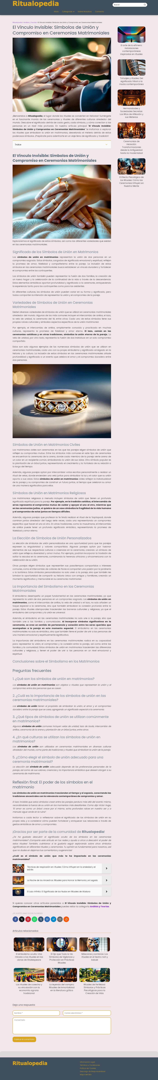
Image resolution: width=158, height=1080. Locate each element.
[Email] (60, 919)
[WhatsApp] (34, 919)
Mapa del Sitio (86, 1074)
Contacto (99, 11)
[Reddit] (66, 919)
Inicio (56, 11)
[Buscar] (144, 4)
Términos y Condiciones (90, 1065)
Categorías (67, 11)
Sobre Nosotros (85, 11)
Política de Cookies (88, 1068)
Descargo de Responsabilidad (92, 1071)
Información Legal (87, 1062)
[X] (22, 919)
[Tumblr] (41, 919)
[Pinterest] (28, 919)
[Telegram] (53, 919)
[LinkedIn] (47, 919)
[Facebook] (15, 919)
